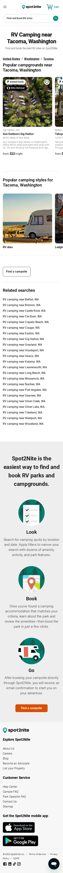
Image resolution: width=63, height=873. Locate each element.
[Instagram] (19, 864)
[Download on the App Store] (31, 827)
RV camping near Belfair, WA (21, 299)
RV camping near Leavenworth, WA (25, 367)
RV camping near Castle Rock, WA (24, 310)
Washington (31, 59)
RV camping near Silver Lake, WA (23, 407)
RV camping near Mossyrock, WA (23, 378)
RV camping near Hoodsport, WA (23, 350)
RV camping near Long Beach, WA (24, 373)
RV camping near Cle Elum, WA (22, 316)
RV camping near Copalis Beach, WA (26, 322)
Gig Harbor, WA (11, 130)
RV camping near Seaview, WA (22, 395)
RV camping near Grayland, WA (22, 344)
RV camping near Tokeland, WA (22, 412)
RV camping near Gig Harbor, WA (23, 339)
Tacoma (48, 59)
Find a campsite (16, 271)
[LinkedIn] (10, 864)
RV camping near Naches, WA (21, 384)
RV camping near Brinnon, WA (21, 305)
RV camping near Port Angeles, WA (25, 390)
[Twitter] (15, 864)
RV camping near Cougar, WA (21, 327)
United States (11, 59)
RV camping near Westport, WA (22, 418)
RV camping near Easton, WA (21, 333)
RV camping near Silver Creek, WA (24, 401)
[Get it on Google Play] (31, 841)
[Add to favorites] (47, 82)
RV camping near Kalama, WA (21, 361)
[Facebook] (5, 864)
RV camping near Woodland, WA (23, 423)
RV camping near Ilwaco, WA (21, 356)
